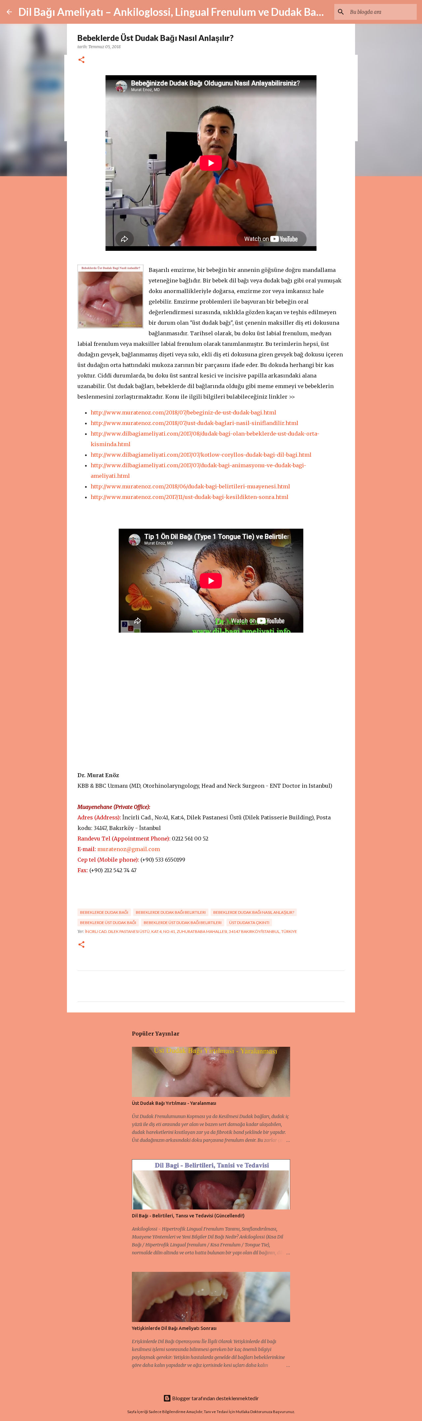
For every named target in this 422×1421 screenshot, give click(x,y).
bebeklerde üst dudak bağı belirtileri (183, 922)
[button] (81, 60)
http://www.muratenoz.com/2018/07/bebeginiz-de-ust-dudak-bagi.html (183, 412)
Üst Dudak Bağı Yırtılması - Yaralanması (174, 1103)
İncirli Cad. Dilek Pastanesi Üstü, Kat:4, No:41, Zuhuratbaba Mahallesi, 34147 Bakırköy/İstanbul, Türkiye (191, 931)
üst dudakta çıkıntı (249, 922)
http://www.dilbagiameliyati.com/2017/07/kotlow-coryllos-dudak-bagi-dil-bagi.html (201, 454)
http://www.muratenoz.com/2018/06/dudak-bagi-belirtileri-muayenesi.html (190, 486)
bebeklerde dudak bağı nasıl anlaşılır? (253, 912)
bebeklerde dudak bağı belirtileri (171, 912)
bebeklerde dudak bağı (104, 912)
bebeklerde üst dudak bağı (108, 922)
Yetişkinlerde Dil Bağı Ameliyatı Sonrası (174, 1328)
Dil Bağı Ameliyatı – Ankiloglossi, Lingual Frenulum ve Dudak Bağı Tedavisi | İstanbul (214, 11)
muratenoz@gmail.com (128, 849)
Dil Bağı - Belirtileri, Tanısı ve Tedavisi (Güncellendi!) (188, 1215)
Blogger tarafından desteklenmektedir (215, 1398)
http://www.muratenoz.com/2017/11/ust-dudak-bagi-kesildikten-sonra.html (189, 497)
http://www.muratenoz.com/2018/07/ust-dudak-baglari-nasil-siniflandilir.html (194, 423)
